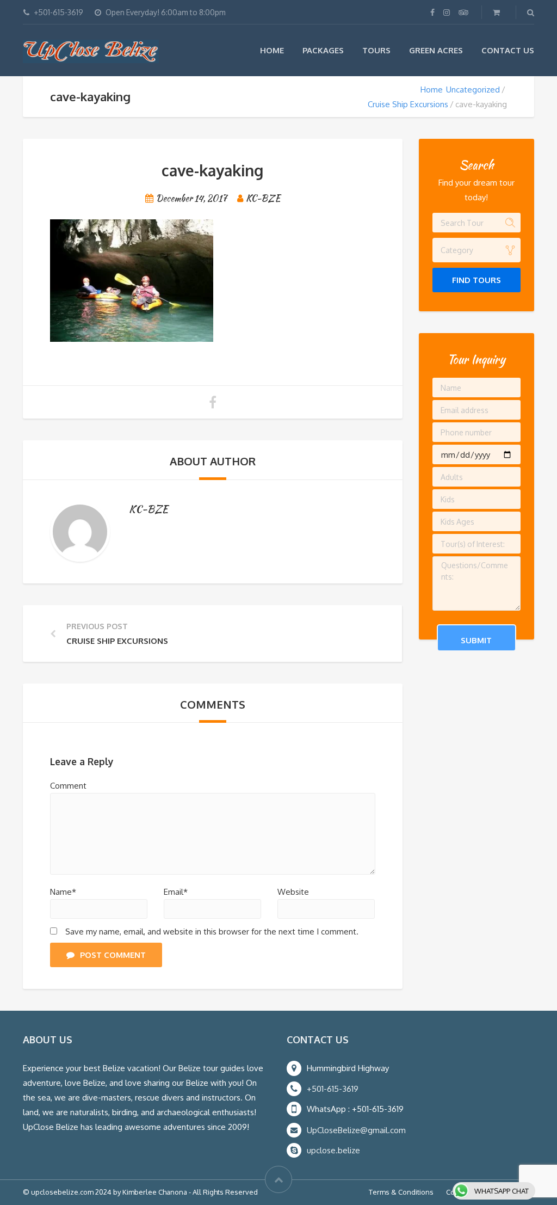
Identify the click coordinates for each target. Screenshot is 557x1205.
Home (272, 50)
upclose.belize (333, 1150)
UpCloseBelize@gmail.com (356, 1130)
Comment (68, 785)
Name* (63, 892)
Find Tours (476, 280)
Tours (376, 50)
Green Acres (436, 50)
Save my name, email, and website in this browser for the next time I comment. (211, 931)
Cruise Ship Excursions (408, 104)
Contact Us (507, 50)
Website (293, 892)
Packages (323, 50)
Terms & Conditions (401, 1192)
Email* (176, 892)
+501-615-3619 (332, 1089)
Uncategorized (473, 89)
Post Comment (113, 955)
